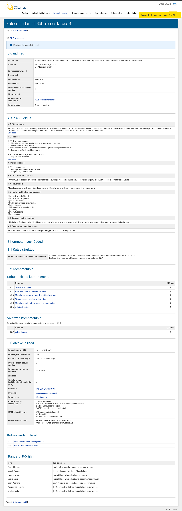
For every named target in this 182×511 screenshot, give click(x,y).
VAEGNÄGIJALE (165, 4)
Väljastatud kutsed (40, 13)
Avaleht (25, 13)
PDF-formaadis (17, 38)
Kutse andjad (116, 13)
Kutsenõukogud (133, 13)
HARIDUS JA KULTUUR (45, 389)
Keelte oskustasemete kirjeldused (29, 442)
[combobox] (175, 5)
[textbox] (175, 4)
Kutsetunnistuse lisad (81, 13)
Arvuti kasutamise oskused (26, 445)
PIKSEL (176, 509)
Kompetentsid (101, 13)
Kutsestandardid (60, 13)
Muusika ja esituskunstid (46, 393)
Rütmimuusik (41, 397)
